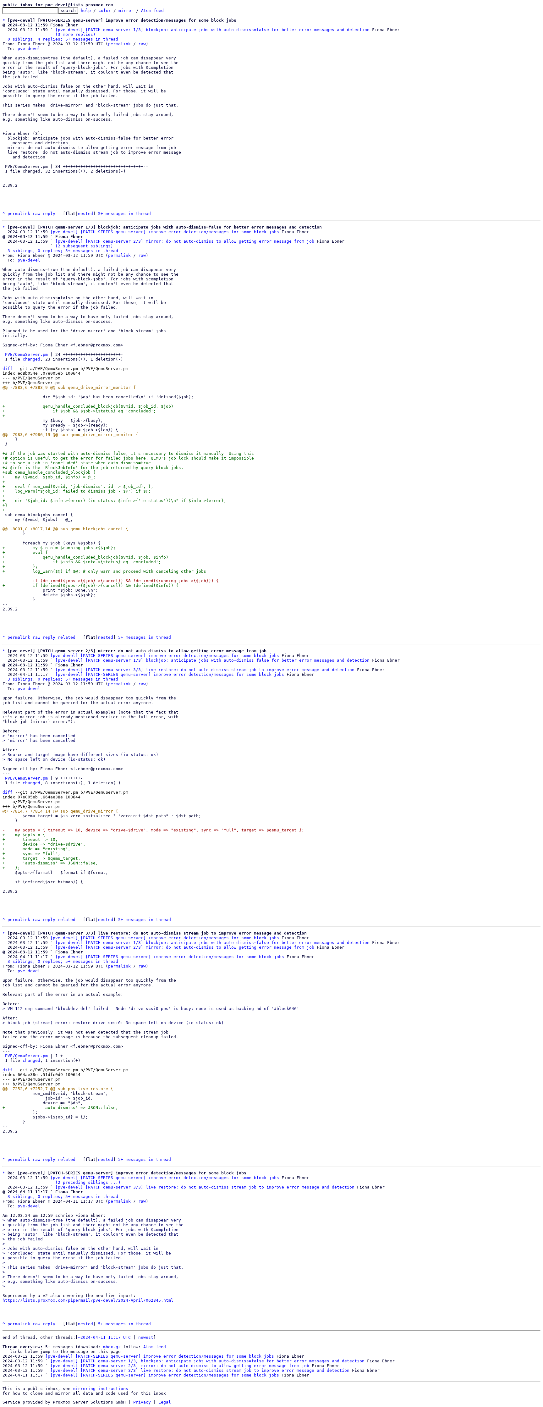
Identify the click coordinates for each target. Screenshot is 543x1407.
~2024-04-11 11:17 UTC (104, 1337)
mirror (126, 10)
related (66, 637)
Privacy (142, 1402)
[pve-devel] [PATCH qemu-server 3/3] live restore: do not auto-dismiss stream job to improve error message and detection (204, 669)
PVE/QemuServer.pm (26, 354)
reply (49, 213)
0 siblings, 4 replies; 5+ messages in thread (63, 39)
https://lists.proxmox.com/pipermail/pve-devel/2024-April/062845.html (88, 1300)
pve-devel (29, 48)
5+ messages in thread (124, 213)
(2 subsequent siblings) (84, 246)
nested (85, 213)
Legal (164, 1402)
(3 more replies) (75, 34)
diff (8, 368)
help (86, 10)
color (104, 10)
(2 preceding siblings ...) (88, 1182)
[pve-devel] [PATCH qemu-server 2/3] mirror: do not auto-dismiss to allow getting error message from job (184, 241)
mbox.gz (112, 1346)
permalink (119, 43)
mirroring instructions (100, 1388)
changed (31, 359)
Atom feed (152, 10)
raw (142, 43)
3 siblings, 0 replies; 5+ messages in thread (63, 250)
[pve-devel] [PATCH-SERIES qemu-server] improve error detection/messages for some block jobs (164, 231)
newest (145, 1337)
